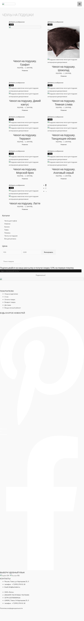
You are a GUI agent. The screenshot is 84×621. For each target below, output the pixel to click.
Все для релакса (10, 239)
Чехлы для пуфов (10, 221)
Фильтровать (48, 252)
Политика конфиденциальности (11, 608)
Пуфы (6, 230)
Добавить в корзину (24, 56)
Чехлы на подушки (11, 236)
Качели (7, 227)
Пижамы (7, 233)
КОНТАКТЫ (5, 578)
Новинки (7, 224)
